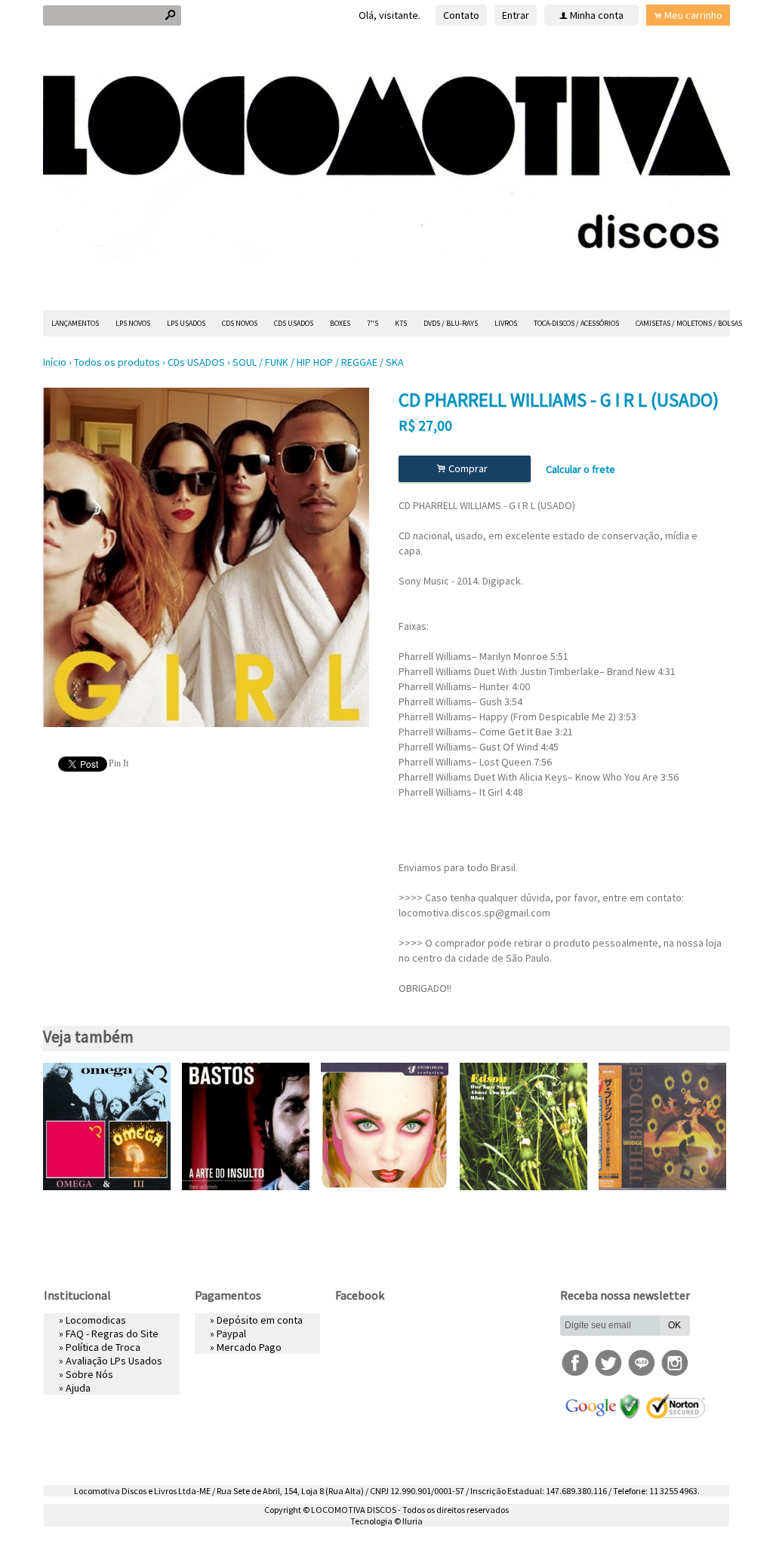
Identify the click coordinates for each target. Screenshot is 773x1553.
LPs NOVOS (132, 323)
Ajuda (78, 1388)
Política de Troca (103, 1347)
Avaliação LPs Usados (114, 1360)
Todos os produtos (117, 362)
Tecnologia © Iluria (386, 1521)
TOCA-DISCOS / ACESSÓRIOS (576, 323)
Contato (461, 15)
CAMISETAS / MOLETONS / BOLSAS (689, 323)
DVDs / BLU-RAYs (450, 323)
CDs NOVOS (239, 323)
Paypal (231, 1333)
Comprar (464, 469)
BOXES (340, 323)
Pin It (118, 763)
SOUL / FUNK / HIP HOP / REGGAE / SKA (318, 362)
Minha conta (597, 15)
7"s (372, 323)
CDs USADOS (293, 323)
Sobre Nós (89, 1374)
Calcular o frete (580, 469)
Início (54, 362)
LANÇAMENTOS (75, 323)
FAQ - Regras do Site (112, 1333)
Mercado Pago (249, 1347)
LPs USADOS (186, 323)
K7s (401, 323)
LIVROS (505, 323)
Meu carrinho (693, 15)
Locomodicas (96, 1320)
